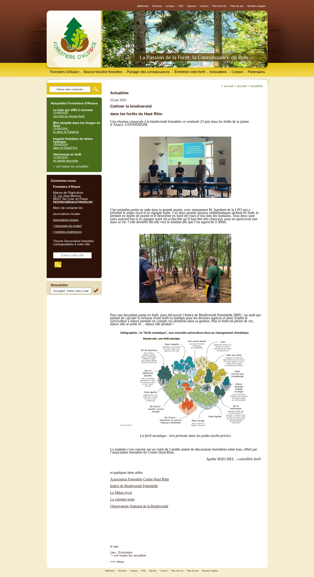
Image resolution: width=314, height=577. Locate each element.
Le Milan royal (121, 493)
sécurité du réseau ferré (69, 116)
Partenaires (256, 72)
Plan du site (237, 6)
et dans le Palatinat (66, 132)
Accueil (228, 86)
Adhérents (142, 6)
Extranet (157, 6)
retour (120, 561)
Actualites (256, 86)
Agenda (191, 6)
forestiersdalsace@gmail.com (73, 201)
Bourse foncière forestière (103, 72)
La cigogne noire (122, 499)
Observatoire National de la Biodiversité (139, 506)
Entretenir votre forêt (189, 72)
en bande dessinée (65, 160)
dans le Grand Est (65, 147)
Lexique (170, 6)
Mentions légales (256, 6)
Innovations (218, 72)
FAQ (180, 6)
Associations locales (66, 220)
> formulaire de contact (67, 226)
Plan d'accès (219, 6)
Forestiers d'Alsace (64, 72)
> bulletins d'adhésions (67, 232)
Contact (204, 6)
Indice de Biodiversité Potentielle (134, 486)
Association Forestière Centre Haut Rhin (139, 479)
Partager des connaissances (148, 72)
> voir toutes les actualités (128, 555)
